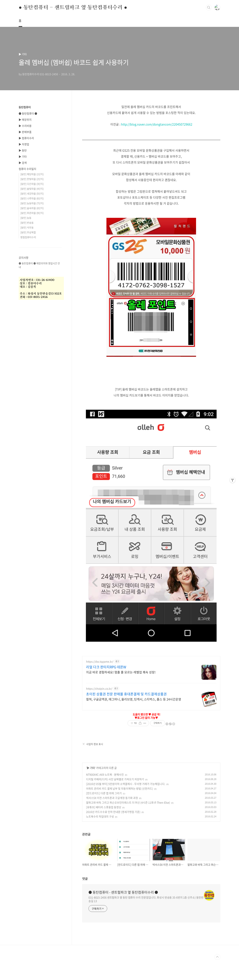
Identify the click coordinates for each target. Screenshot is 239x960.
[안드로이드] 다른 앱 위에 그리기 (104, 793)
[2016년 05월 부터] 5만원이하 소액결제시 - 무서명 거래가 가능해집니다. (125, 784)
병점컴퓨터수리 (28, 237)
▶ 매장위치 (25, 119)
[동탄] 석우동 (27, 227)
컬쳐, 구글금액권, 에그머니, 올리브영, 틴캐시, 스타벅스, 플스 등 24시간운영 (133, 699)
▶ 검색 (23, 162)
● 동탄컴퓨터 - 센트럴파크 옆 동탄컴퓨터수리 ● (73, 7)
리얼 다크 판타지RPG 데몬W (106, 667)
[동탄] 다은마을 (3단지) (32, 184)
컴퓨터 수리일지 (27, 169)
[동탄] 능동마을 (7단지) (32, 203)
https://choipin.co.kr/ (99, 688)
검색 (209, 7)
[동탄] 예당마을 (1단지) (32, 174)
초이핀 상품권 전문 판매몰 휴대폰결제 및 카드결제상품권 (126, 694)
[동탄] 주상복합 (28, 232)
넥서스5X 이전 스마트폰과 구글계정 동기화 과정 (112, 798)
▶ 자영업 (24, 144)
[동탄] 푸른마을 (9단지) (32, 213)
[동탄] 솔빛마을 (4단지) (32, 188)
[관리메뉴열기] (232, 480)
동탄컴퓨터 (25, 107)
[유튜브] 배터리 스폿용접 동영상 (103, 807)
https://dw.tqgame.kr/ (99, 661)
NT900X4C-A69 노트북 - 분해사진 (105, 774)
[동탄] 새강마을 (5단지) (32, 193)
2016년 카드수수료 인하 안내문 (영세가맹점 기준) (113, 812)
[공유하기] (140, 723)
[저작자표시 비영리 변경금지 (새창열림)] (170, 723)
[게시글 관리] (144, 723)
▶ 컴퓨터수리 (26, 138)
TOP (217, 957)
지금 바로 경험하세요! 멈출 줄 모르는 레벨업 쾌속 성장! (121, 672)
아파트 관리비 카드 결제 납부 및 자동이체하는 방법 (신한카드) (119, 788)
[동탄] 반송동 (27, 222)
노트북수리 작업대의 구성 (100, 816)
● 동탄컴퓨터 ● (28, 113)
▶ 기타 (91, 768)
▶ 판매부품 (25, 132)
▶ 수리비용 (25, 126)
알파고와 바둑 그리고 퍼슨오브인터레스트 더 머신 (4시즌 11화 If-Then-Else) (128, 802)
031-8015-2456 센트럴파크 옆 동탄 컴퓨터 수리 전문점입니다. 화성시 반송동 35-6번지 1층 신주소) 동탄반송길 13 (146, 899)
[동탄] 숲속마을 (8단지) (32, 208)
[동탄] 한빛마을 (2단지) (32, 179)
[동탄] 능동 (25, 217)
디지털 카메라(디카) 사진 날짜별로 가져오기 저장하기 (115, 779)
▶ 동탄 (23, 150)
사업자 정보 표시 (94, 744)
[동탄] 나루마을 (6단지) (32, 198)
